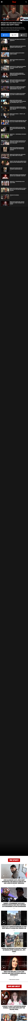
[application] (14, 13)
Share (6, 35)
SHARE (14, 35)
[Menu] (2, 2)
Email (23, 35)
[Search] (26, 2)
